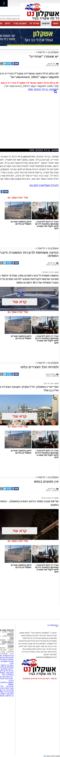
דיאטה (10, 669)
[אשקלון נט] (52, 625)
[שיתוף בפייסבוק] (15, 65)
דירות (4, 675)
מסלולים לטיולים (7, 667)
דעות (12, 650)
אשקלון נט (53, 52)
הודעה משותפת (48, 272)
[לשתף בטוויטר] (7, 65)
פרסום (8, 696)
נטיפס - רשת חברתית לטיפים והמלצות (40, 678)
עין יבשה (9, 677)
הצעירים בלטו (49, 383)
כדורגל (11, 648)
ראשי (56, 23)
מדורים (11, 652)
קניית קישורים (8, 655)
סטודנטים (5, 688)
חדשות (46, 23)
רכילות (11, 644)
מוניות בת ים (8, 690)
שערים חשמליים (7, 661)
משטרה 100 (9, 636)
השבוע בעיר (20, 23)
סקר (12, 638)
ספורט (11, 640)
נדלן (5, 632)
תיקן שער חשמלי (7, 694)
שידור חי (34, 23)
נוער (3, 652)
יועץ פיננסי (9, 678)
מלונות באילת (7, 659)
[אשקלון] (40, 20)
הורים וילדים (9, 671)
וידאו (7, 23)
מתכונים (4, 669)
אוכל (12, 632)
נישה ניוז (10, 665)
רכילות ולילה (8, 642)
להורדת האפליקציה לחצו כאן (44, 185)
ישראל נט (9, 686)
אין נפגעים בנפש (47, 498)
